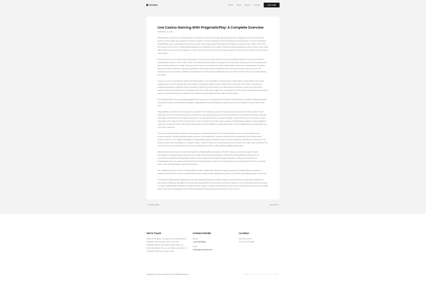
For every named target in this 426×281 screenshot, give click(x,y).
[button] (272, 5)
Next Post (274, 205)
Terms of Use (267, 274)
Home (230, 5)
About (238, 5)
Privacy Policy (255, 274)
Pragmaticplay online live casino (170, 161)
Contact (257, 5)
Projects (247, 5)
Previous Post (153, 205)
